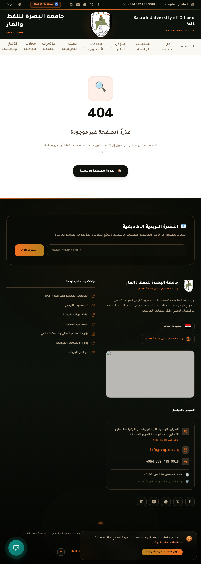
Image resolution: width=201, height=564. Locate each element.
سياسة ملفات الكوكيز (34, 533)
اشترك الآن (29, 250)
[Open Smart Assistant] (16, 548)
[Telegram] (85, 5)
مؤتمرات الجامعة (48, 46)
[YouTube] (78, 5)
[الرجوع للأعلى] (61, 552)
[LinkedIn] (71, 5)
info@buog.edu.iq (164, 450)
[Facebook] (98, 5)
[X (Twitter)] (91, 5)
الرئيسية (188, 47)
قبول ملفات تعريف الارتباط (162, 552)
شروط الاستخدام (61, 533)
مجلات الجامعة (29, 46)
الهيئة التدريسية (69, 46)
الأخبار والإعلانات (9, 46)
